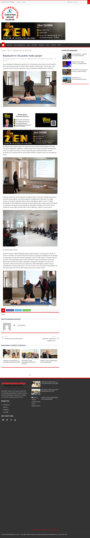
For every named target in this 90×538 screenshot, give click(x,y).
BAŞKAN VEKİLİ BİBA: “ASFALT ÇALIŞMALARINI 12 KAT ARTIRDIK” (79, 63)
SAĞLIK (51, 58)
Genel (47, 58)
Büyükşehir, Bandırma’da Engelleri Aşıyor (49, 338)
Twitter (19, 310)
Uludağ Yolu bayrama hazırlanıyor (14, 337)
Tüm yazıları (21, 325)
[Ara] (88, 2)
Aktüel (31, 58)
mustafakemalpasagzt (10, 58)
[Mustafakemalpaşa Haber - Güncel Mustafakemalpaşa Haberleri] (3, 44)
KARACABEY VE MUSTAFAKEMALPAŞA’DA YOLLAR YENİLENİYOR (79, 79)
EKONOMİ (43, 58)
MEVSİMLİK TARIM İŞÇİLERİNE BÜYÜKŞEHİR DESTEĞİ (29, 362)
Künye (23, 2)
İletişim (19, 2)
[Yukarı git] (86, 535)
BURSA (35, 58)
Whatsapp (27, 310)
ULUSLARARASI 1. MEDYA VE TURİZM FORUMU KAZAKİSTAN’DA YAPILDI (79, 55)
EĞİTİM (39, 58)
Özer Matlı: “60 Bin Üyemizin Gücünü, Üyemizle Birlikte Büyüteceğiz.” (80, 71)
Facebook (10, 310)
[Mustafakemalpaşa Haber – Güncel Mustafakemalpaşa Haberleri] (10, 21)
